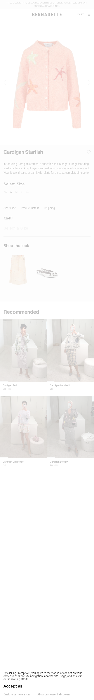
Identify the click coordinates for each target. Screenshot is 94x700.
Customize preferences (16, 694)
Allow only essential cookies (53, 694)
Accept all (12, 686)
